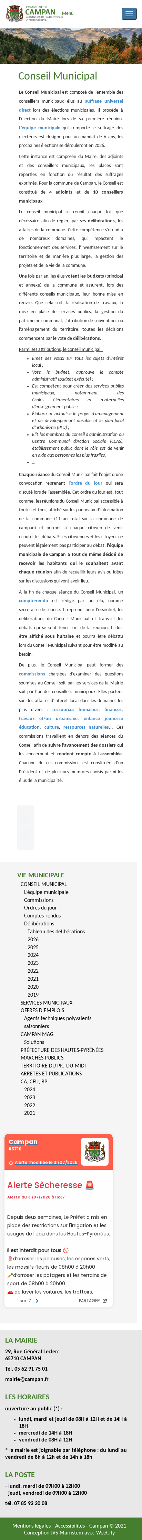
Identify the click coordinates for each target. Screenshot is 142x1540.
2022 (33, 971)
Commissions (38, 900)
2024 (33, 955)
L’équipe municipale (46, 892)
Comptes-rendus (42, 916)
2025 (33, 948)
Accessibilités (70, 1526)
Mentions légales (32, 1526)
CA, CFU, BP (34, 1082)
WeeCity (105, 1533)
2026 (33, 940)
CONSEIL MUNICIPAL (44, 884)
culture (51, 727)
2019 (33, 995)
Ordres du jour (40, 908)
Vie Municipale (40, 875)
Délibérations (39, 924)
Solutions (34, 1042)
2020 (33, 987)
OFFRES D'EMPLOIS (42, 1011)
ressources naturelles (86, 727)
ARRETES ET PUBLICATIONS (51, 1074)
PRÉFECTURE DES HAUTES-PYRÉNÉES (62, 1050)
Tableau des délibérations (56, 932)
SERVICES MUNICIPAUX (46, 1003)
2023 (33, 963)
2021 (33, 979)
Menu (67, 13)
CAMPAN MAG (37, 1034)
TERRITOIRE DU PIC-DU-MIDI (53, 1066)
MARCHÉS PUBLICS (42, 1058)
